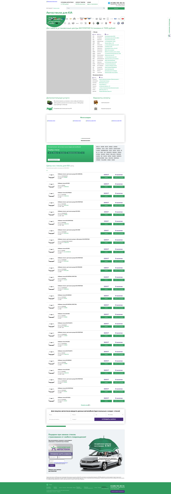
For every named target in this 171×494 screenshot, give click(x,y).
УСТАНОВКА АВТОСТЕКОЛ (67, 3)
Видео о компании (85, 17)
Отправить (52, 465)
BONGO (111, 146)
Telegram (59, 491)
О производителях (53, 159)
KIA (47, 170)
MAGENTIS (109, 152)
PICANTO (103, 154)
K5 (121, 150)
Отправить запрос (109, 419)
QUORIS (98, 156)
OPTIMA (98, 154)
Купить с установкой (119, 177)
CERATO (111, 148)
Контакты (116, 8)
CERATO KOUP (116, 148)
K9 (99, 152)
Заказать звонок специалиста (117, 491)
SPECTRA (111, 158)
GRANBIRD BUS (104, 150)
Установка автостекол (48, 488)
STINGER (98, 159)
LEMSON (65, 214)
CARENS (115, 146)
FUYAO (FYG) (66, 195)
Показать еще (85, 405)
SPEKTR (65, 279)
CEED (106, 148)
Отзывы (99, 487)
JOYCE (110, 150)
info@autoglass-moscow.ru (51, 491)
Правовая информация (79, 488)
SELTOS (105, 156)
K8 (96, 152)
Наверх (50, 484)
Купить (106, 177)
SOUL (106, 158)
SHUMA (114, 156)
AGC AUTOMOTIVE (67, 251)
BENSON (65, 177)
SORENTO (119, 156)
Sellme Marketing (105, 488)
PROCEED (118, 154)
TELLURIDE (103, 159)
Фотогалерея (69, 487)
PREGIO (107, 154)
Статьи (95, 487)
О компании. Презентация (169, 26)
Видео (74, 487)
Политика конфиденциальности (88, 488)
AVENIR (102, 146)
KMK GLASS (66, 205)
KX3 (105, 152)
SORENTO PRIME (100, 158)
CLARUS (98, 150)
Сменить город (56, 8)
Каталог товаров (80, 3)
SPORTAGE (116, 158)
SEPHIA (109, 156)
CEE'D (103, 148)
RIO (101, 156)
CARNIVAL (98, 148)
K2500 (114, 150)
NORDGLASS (66, 186)
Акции (92, 3)
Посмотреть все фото (85, 140)
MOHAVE (114, 152)
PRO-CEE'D (113, 154)
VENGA (109, 159)
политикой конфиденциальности (60, 462)
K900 (101, 152)
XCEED (113, 159)
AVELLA (98, 146)
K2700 (118, 150)
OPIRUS (119, 152)
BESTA (106, 146)
